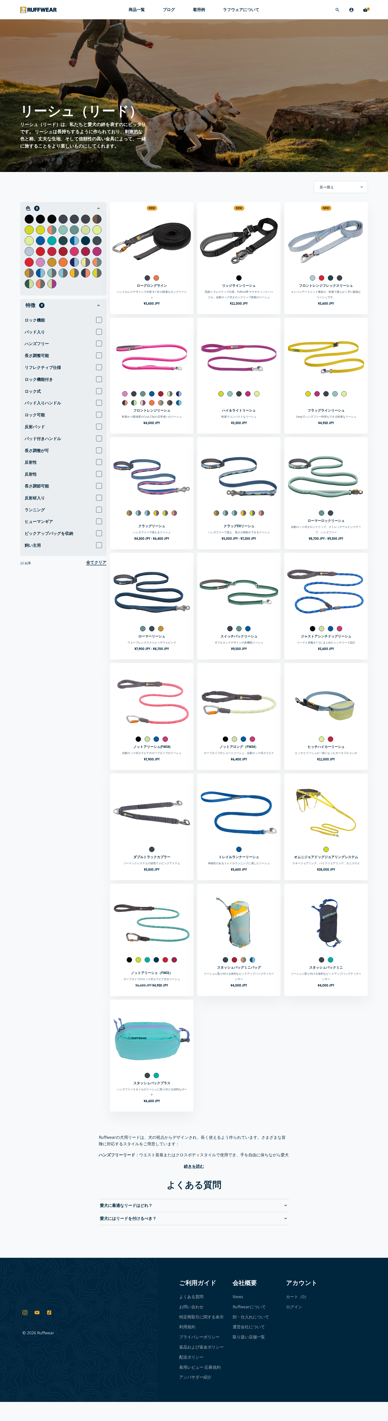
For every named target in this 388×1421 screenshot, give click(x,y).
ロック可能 (35, 414)
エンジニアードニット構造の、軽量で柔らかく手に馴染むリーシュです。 (326, 294)
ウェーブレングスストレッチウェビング (152, 642)
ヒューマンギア (39, 521)
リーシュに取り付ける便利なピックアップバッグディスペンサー (239, 976)
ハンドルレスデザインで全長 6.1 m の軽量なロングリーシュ (152, 294)
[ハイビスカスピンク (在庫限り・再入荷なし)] (85, 251)
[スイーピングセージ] (29, 283)
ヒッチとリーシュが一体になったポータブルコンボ (326, 753)
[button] (63, 208)
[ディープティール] (63, 240)
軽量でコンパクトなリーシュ (238, 417)
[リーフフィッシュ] (51, 283)
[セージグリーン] (63, 229)
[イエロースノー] (51, 262)
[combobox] (341, 187)
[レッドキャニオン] (63, 251)
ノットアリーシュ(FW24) (151, 747)
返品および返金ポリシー (201, 1347)
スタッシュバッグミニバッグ (239, 967)
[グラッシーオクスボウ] (51, 273)
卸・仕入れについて (251, 1317)
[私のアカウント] (351, 10)
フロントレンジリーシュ (151, 410)
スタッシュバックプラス (151, 1083)
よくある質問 (191, 1296)
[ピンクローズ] (40, 262)
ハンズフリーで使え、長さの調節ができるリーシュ (239, 532)
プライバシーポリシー (199, 1336)
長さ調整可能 (37, 355)
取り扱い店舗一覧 (249, 1336)
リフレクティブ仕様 (43, 367)
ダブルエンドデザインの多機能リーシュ (239, 642)
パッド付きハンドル (43, 438)
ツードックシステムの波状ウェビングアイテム (151, 863)
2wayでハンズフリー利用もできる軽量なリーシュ (326, 417)
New (152, 208)
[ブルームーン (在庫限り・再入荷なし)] (85, 240)
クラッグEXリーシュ (239, 526)
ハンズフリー (37, 343)
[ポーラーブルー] (29, 251)
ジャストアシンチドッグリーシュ (326, 636)
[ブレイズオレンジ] (63, 262)
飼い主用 (33, 545)
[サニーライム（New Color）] (29, 240)
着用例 (199, 9)
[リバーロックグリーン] (74, 229)
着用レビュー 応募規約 (200, 1367)
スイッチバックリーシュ (239, 636)
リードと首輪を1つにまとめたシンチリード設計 (326, 642)
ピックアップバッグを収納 (49, 533)
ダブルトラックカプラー (151, 857)
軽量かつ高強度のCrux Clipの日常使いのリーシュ (152, 417)
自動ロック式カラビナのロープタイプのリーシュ (151, 753)
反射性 (31, 462)
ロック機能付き (39, 379)
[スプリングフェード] (51, 229)
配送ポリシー (191, 1357)
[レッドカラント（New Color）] (51, 251)
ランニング (35, 509)
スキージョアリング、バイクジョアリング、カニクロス (326, 863)
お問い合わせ (191, 1306)
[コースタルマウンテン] (40, 273)
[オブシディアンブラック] (29, 219)
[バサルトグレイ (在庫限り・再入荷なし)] (74, 219)
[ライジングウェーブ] (74, 273)
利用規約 (187, 1326)
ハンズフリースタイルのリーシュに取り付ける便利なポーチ (152, 1092)
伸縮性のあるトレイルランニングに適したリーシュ (239, 863)
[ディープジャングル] (85, 273)
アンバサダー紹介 (195, 1377)
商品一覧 (137, 9)
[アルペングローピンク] (97, 251)
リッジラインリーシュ (239, 285)
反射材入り (35, 498)
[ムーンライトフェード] (97, 219)
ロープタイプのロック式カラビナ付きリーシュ (151, 979)
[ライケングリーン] (29, 229)
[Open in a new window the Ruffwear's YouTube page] (37, 1312)
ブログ (169, 9)
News (238, 1296)
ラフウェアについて (241, 9)
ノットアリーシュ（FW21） (152, 973)
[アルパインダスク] (40, 283)
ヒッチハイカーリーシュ (326, 747)
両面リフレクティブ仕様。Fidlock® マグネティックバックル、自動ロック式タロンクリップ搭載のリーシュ (239, 294)
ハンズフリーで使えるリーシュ (152, 532)
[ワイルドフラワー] (74, 262)
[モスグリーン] (85, 229)
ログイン (294, 1306)
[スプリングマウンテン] (97, 262)
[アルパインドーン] (97, 273)
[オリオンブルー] (97, 240)
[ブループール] (40, 240)
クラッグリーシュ (151, 526)
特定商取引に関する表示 (201, 1317)
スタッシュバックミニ (326, 967)
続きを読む (194, 1166)
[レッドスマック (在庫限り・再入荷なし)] (40, 251)
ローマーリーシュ (151, 636)
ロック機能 (35, 320)
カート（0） (297, 1296)
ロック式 (33, 391)
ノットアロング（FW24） (239, 747)
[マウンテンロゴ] (85, 262)
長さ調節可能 (37, 486)
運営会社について (249, 1326)
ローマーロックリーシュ (326, 520)
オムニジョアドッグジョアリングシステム (326, 857)
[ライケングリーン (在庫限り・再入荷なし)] (40, 229)
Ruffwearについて (249, 1306)
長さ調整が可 (37, 450)
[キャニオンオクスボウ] (29, 273)
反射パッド (35, 426)
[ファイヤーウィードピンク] (74, 251)
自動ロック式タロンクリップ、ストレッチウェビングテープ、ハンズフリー (326, 529)
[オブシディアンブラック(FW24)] (51, 219)
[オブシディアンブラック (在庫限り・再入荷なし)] (40, 219)
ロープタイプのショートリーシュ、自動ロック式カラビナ (239, 753)
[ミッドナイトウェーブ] (63, 273)
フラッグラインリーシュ (326, 410)
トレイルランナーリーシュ (239, 857)
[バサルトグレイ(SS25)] (85, 219)
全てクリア (96, 562)
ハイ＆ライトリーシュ (239, 410)
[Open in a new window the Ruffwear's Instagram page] (24, 1312)
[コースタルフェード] (74, 240)
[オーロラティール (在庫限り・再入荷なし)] (51, 240)
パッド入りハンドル (43, 403)
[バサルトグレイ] (63, 219)
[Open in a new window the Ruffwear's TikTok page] (49, 1312)
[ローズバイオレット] (29, 262)
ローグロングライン (152, 285)
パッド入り (35, 332)
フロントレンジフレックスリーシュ (326, 285)
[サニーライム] (97, 229)
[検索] (337, 10)
